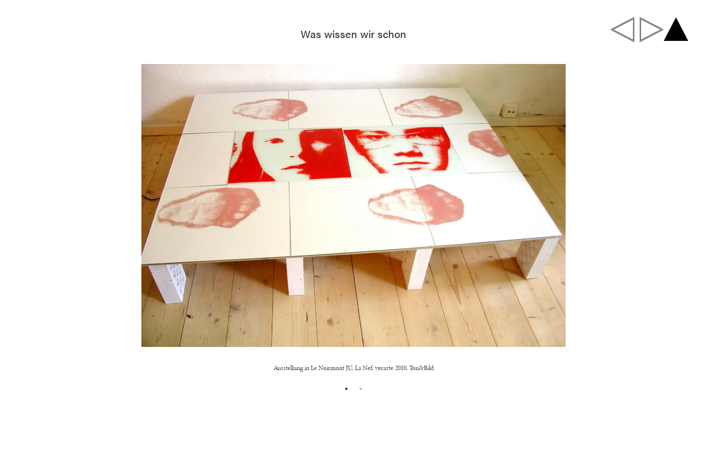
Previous (63, 220)
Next (643, 220)
